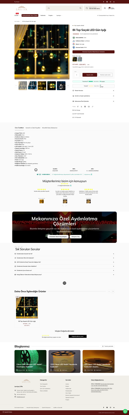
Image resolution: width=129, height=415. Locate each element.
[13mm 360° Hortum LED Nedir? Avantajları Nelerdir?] (30, 361)
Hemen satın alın (105, 75)
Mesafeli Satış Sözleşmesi (49, 128)
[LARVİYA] (26, 382)
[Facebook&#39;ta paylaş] (78, 106)
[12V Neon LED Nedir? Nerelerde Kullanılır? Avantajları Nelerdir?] (99, 361)
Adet (75, 71)
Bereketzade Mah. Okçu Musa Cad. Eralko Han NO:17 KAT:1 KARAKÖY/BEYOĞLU (101, 390)
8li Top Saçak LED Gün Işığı (26, 321)
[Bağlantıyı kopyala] (92, 106)
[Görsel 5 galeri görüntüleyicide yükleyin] (61, 85)
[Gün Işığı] (74, 59)
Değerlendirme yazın (77, 336)
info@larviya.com (21, 397)
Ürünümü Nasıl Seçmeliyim (58, 236)
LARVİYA (103, 412)
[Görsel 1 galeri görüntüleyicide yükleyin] (23, 85)
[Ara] (80, 8)
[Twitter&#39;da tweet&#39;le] (81, 106)
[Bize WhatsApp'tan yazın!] (125, 411)
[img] (64, 184)
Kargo (79, 67)
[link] (16, 2)
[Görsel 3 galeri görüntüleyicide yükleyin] (42, 85)
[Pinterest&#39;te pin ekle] (85, 106)
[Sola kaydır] (16, 85)
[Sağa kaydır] (68, 85)
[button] (111, 8)
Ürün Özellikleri (19, 128)
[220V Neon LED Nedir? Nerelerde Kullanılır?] (64, 361)
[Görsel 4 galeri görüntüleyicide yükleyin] (51, 85)
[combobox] (64, 8)
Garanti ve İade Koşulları (33, 128)
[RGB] (79, 59)
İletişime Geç (76, 236)
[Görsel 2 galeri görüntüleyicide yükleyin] (32, 85)
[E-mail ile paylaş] (89, 107)
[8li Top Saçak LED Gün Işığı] (27, 315)
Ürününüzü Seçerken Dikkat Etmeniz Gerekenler (93, 51)
